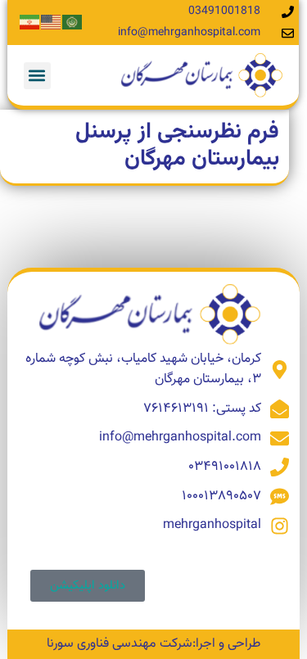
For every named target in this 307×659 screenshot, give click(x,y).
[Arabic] (73, 22)
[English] (51, 22)
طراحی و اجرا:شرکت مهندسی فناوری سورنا (153, 644)
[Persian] (30, 22)
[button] (37, 75)
